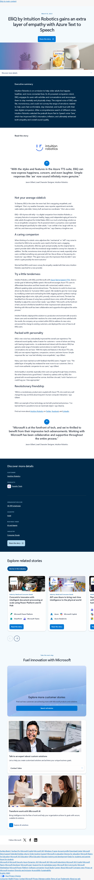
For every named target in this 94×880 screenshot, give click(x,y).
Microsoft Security (16, 862)
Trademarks (65, 878)
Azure (25, 862)
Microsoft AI (4, 862)
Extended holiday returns (20, 854)
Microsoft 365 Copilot (74, 862)
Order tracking (34, 854)
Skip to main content (8, 1)
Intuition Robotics (36, 411)
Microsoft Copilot (27, 851)
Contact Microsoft (25, 878)
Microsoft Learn (26, 865)
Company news (79, 867)
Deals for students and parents (79, 856)
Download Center (75, 851)
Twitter (48, 411)
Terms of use (55, 878)
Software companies (36, 867)
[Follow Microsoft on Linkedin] (35, 840)
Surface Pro (16, 851)
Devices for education (72, 854)
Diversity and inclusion (23, 870)
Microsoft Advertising (58, 862)
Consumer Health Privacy (9, 878)
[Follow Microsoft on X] (25, 840)
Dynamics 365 (33, 862)
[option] (17, 568)
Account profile (63, 851)
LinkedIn (66, 411)
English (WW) (5, 873)
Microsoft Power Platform (19, 867)
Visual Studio (49, 867)
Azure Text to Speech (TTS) (60, 280)
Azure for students (7, 859)
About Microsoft (67, 867)
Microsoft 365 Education (19, 856)
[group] (26, 603)
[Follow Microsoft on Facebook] (30, 840)
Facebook (55, 411)
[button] (47, 39)
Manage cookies (45, 878)
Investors (10, 870)
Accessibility (36, 870)
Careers (57, 867)
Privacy (36, 878)
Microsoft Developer (12, 865)
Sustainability (46, 870)
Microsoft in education (55, 854)
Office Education (35, 856)
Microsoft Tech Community (67, 865)
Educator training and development (54, 856)
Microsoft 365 (39, 851)
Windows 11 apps (51, 851)
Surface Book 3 (5, 851)
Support (44, 854)
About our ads (75, 878)
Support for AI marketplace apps (45, 865)
